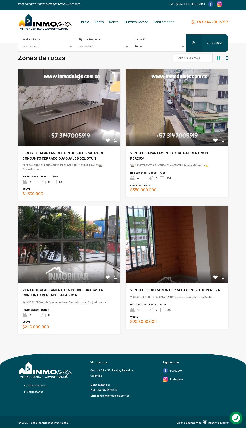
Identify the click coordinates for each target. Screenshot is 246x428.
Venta (99, 22)
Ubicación (141, 39)
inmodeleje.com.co (68, 4)
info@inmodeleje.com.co (115, 395)
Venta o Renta (31, 39)
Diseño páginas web (189, 422)
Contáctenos (164, 22)
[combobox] (46, 47)
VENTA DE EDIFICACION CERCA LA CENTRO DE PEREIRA (175, 290)
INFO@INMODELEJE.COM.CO (187, 4)
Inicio (85, 22)
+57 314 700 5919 (212, 22)
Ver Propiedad (69, 130)
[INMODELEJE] (45, 29)
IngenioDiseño (218, 422)
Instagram (176, 379)
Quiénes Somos (136, 22)
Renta (114, 22)
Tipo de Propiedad (90, 39)
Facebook (175, 370)
